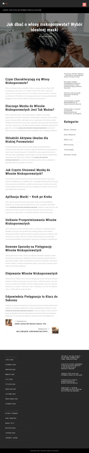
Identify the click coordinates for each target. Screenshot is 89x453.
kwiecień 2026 (10, 369)
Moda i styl (68, 140)
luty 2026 (9, 379)
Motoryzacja (68, 145)
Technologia (69, 150)
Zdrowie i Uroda (47, 36)
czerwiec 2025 (10, 404)
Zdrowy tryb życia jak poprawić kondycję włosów (72, 94)
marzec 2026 (10, 374)
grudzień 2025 (10, 389)
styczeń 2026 (10, 384)
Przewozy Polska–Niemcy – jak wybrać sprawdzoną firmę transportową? (74, 75)
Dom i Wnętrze (69, 135)
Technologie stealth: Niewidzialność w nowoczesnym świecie (72, 102)
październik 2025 (11, 399)
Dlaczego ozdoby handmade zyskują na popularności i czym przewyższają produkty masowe (73, 85)
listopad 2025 (10, 394)
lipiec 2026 (9, 360)
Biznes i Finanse (70, 130)
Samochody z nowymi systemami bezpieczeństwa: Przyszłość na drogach (72, 111)
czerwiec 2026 (10, 364)
